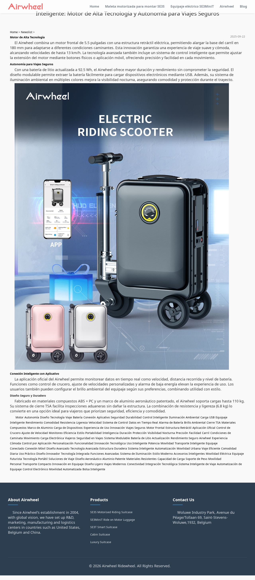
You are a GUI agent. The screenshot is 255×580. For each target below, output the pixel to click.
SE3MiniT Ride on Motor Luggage (112, 520)
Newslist (26, 32)
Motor (20, 417)
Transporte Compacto (37, 464)
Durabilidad (134, 417)
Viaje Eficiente (211, 448)
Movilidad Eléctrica (218, 454)
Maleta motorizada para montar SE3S (135, 6)
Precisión (182, 433)
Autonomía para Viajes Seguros (31, 64)
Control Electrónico (35, 469)
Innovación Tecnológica (110, 443)
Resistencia (67, 422)
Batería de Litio (141, 438)
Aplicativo (103, 417)
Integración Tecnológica (161, 464)
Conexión (89, 417)
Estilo (80, 433)
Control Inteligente (155, 417)
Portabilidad (93, 433)
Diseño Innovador (48, 454)
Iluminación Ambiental (184, 417)
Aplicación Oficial (203, 428)
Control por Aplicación (37, 443)
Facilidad (195, 433)
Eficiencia (70, 433)
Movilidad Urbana (189, 448)
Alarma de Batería (171, 422)
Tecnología (57, 417)
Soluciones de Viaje (61, 459)
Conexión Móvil (35, 448)
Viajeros (70, 438)
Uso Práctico (27, 454)
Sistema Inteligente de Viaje (197, 464)
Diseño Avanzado (57, 448)
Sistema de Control (115, 422)
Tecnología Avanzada (84, 448)
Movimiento (31, 438)
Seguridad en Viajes (89, 438)
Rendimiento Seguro (184, 438)
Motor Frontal (155, 428)
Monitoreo (56, 433)
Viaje (69, 417)
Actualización (161, 438)
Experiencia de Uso (96, 428)
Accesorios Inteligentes (189, 454)
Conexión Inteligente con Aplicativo (34, 373)
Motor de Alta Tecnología (27, 37)
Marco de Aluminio (40, 428)
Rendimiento (34, 422)
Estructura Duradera (113, 448)
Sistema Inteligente (141, 448)
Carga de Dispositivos (68, 428)
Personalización (63, 443)
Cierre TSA (214, 422)
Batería (77, 417)
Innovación (117, 428)
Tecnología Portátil (35, 459)
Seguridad (118, 417)
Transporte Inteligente (190, 443)
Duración (126, 433)
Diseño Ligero (94, 464)
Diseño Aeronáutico (88, 459)
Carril (205, 433)
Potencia (154, 443)
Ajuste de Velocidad (35, 433)
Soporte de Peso (196, 459)
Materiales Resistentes (141, 459)
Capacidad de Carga (171, 459)
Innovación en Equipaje (68, 464)
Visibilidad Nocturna (161, 433)
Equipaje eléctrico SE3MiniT (192, 6)
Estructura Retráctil (178, 428)
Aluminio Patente (113, 459)
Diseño (44, 417)
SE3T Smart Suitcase (103, 527)
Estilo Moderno (163, 454)
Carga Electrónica (52, 438)
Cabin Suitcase (100, 534)
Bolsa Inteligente (93, 469)
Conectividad (135, 464)
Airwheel (227, 6)
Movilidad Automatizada (65, 469)
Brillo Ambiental (195, 422)
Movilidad (167, 443)
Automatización (165, 448)
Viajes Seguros (135, 428)
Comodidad (51, 422)
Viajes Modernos (115, 464)
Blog (243, 6)
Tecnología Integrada (75, 454)
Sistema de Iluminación (136, 454)
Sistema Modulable (117, 438)
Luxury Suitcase (100, 542)
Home (94, 6)
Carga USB (207, 417)
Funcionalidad (84, 443)
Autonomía (32, 417)
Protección (140, 433)
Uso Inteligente (137, 443)
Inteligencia (111, 433)
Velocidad (95, 422)
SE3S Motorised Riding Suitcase (111, 512)
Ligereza (82, 422)
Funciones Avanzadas (104, 454)
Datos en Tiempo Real (143, 422)
